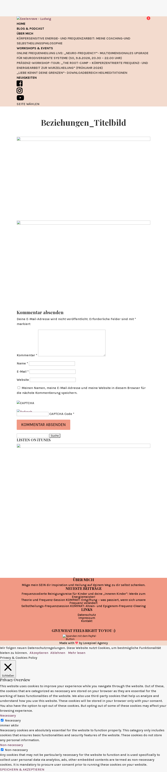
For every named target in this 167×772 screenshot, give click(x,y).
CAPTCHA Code (60, 414)
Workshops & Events (35, 48)
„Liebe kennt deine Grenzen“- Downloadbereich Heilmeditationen (72, 73)
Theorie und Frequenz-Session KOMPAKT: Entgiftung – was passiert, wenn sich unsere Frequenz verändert (83, 601)
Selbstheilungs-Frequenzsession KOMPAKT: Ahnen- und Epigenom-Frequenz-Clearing (83, 606)
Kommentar (27, 355)
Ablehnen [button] (57, 653)
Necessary (13, 720)
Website (23, 380)
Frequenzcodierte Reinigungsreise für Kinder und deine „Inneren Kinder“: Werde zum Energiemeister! (83, 595)
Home (21, 24)
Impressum (86, 618)
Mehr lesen (76, 653)
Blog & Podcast (30, 28)
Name (22, 363)
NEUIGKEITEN (27, 78)
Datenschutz (87, 615)
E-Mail (23, 371)
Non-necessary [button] (11, 745)
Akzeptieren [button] (39, 653)
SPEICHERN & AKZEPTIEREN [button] (22, 769)
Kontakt (86, 621)
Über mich (25, 33)
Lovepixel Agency (95, 643)
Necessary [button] (8, 715)
